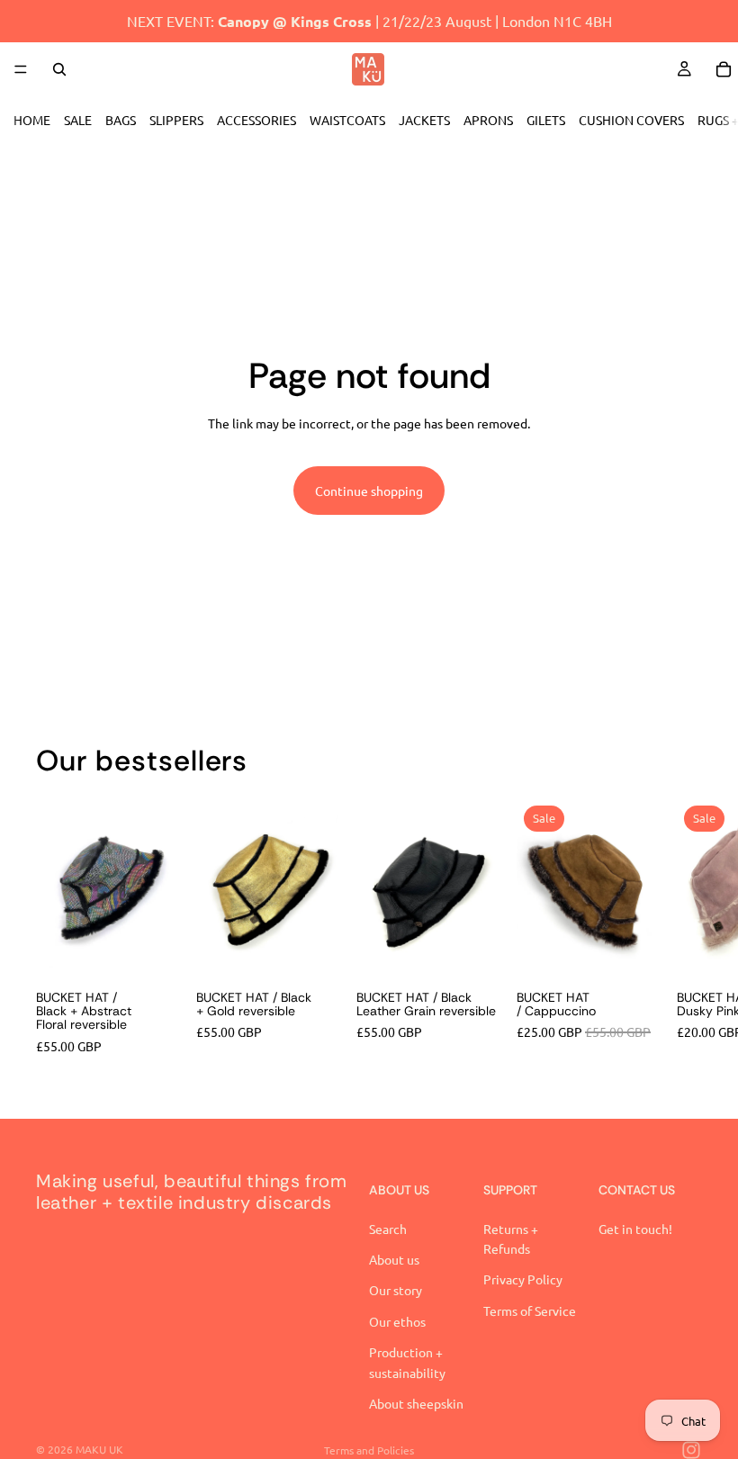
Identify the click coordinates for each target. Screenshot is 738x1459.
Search (388, 1228)
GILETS (545, 120)
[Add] (631, 948)
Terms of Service (529, 1310)
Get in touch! (635, 1228)
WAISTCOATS (347, 120)
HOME (32, 120)
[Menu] (20, 69)
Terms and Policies (369, 1450)
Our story (395, 1291)
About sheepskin (416, 1403)
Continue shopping (369, 490)
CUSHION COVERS (631, 120)
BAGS (120, 120)
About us (394, 1259)
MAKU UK (99, 1449)
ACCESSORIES (256, 120)
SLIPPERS (176, 120)
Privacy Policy (522, 1280)
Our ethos (397, 1321)
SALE (78, 120)
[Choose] (150, 948)
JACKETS (424, 120)
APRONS (488, 120)
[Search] (59, 69)
